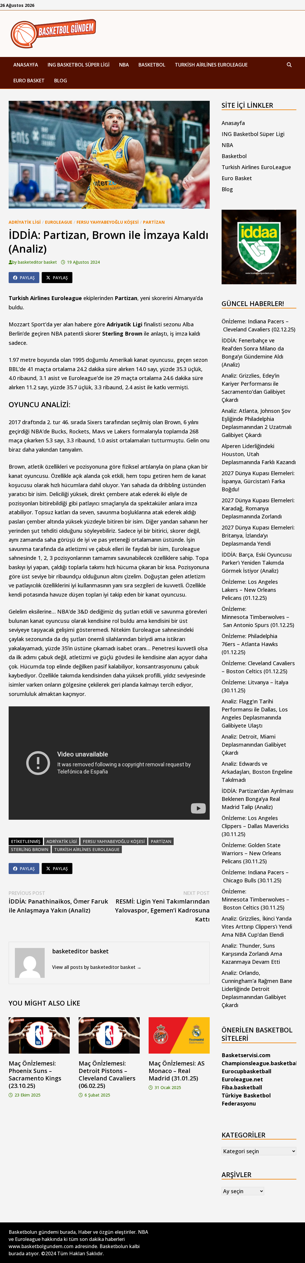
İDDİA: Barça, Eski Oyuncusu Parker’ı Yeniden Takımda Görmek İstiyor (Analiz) (257, 562)
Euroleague (58, 222)
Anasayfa (25, 64)
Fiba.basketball (242, 1087)
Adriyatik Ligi (25, 222)
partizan (161, 841)
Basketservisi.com (246, 1055)
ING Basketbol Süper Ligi (79, 64)
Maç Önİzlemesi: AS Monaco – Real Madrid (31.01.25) (177, 1070)
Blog (60, 80)
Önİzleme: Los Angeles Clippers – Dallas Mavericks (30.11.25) (255, 826)
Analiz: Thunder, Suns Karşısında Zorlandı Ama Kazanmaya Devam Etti (252, 953)
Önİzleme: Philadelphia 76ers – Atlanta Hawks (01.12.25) (250, 644)
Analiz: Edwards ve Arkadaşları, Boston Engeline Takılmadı (257, 771)
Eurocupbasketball (246, 1071)
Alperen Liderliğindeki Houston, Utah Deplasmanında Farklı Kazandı (259, 454)
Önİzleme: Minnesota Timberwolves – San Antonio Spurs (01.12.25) (258, 617)
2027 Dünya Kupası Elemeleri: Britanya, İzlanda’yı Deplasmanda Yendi (258, 535)
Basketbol (152, 64)
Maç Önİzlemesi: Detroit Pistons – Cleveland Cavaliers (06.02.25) (107, 1074)
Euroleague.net (242, 1079)
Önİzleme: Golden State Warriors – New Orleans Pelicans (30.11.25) (251, 853)
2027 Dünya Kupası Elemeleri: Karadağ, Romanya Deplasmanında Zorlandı (258, 508)
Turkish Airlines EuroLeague (211, 64)
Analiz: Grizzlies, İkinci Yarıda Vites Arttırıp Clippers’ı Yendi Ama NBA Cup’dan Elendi (257, 926)
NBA (124, 64)
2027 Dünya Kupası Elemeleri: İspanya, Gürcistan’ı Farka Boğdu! (258, 481)
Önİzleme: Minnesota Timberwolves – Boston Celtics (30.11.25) (255, 899)
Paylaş (27, 277)
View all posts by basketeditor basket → (96, 967)
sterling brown (29, 849)
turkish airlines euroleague (86, 849)
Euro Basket (29, 80)
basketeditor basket (37, 262)
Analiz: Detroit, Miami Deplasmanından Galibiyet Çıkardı (254, 744)
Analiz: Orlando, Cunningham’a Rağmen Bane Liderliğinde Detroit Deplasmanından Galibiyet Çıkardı (257, 989)
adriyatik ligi (61, 841)
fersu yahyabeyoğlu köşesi (114, 841)
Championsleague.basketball (260, 1063)
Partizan (154, 222)
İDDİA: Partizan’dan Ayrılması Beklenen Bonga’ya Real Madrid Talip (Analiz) (257, 798)
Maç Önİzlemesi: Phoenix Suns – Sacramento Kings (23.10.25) (35, 1074)
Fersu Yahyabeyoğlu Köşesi (108, 222)
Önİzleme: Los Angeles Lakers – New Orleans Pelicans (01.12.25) (250, 589)
